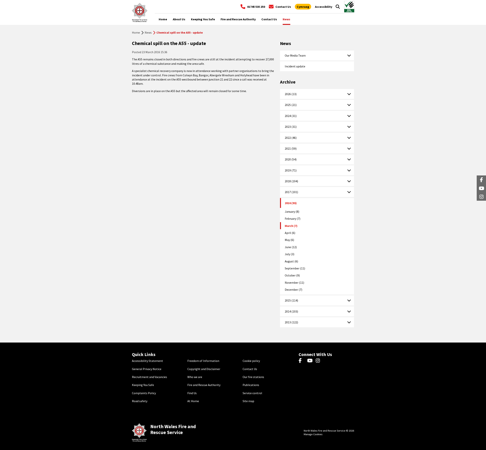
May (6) (289, 240)
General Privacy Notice (146, 369)
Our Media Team (295, 55)
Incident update (295, 66)
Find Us (192, 393)
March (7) (291, 226)
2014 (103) (291, 311)
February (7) (292, 218)
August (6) (291, 261)
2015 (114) (291, 300)
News (148, 32)
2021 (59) (291, 148)
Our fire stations (253, 377)
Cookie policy (251, 361)
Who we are (194, 377)
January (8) (292, 211)
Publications (251, 385)
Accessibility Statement (147, 361)
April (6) (290, 233)
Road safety (139, 401)
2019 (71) (291, 170)
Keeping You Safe (143, 385)
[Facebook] (302, 361)
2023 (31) (291, 127)
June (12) (291, 247)
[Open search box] (337, 7)
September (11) (295, 268)
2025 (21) (291, 105)
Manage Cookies (313, 434)
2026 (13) (291, 94)
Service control (252, 393)
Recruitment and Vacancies (149, 377)
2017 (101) (291, 192)
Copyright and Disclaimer (203, 369)
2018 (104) (291, 181)
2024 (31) (291, 116)
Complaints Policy (144, 393)
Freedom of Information (203, 361)
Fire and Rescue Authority (203, 385)
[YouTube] (310, 361)
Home (136, 32)
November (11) (294, 282)
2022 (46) (291, 138)
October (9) (292, 275)
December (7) (293, 289)
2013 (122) (291, 322)
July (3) (289, 254)
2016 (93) (291, 203)
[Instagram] (319, 361)
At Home (193, 401)
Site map (248, 401)
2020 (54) (291, 159)
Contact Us (250, 369)
